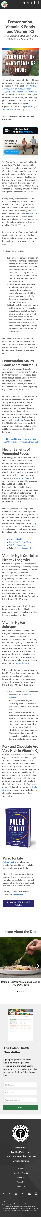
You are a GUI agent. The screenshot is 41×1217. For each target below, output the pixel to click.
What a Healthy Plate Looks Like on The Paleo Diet (20, 983)
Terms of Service (14, 1206)
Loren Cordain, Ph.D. (13, 35)
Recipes (21, 1168)
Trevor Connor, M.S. (23, 39)
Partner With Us (20, 1160)
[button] (36, 2)
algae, (17, 587)
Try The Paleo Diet (20, 1151)
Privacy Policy (26, 1206)
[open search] (31, 2)
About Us (20, 1182)
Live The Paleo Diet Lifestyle (20, 1156)
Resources (21, 1177)
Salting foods (31, 213)
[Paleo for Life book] (18, 827)
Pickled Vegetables (24, 548)
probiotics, (19, 420)
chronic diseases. (22, 663)
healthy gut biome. (22, 478)
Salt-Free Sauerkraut (18, 545)
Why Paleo (20, 1147)
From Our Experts (20, 1173)
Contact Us (20, 1186)
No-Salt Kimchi (15, 539)
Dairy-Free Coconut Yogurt (20, 542)
